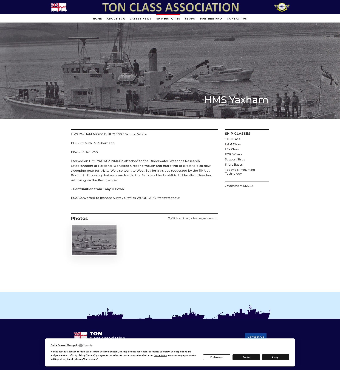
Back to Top (332, 362)
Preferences (216, 357)
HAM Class (233, 144)
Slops (190, 18)
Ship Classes (238, 133)
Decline (246, 357)
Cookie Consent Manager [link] (63, 345)
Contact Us (237, 18)
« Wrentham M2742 (239, 186)
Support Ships (235, 159)
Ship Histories (168, 18)
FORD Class (233, 154)
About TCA (116, 18)
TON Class (232, 139)
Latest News (140, 18)
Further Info (211, 18)
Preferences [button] (90, 359)
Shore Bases (234, 164)
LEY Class (232, 149)
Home (97, 18)
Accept (275, 357)
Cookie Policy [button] (160, 355)
